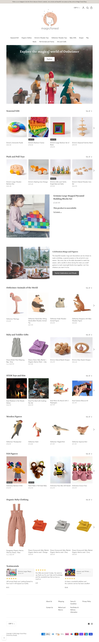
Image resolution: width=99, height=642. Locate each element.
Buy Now (49, 96)
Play (87, 38)
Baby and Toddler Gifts (17, 334)
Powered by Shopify (11, 635)
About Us (49, 601)
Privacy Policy (86, 601)
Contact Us (49, 607)
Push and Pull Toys (15, 156)
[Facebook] (88, 624)
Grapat (81, 38)
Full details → (57, 212)
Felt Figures (12, 453)
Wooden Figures (14, 416)
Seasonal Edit (14, 38)
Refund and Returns (61, 608)
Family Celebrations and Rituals (65, 273)
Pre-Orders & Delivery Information (74, 609)
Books (34, 42)
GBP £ (76, 7)
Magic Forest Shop (21, 633)
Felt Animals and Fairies (46, 42)
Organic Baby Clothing (17, 499)
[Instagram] (91, 624)
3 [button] (50, 101)
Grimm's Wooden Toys (42, 38)
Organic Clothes (27, 38)
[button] (5, 128)
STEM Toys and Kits (15, 375)
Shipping (61, 601)
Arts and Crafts (61, 42)
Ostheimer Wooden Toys (59, 38)
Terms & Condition (73, 602)
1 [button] (46, 101)
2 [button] (48, 101)
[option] (49, 74)
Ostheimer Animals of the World (22, 287)
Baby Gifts (73, 38)
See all (88, 111)
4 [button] (52, 101)
